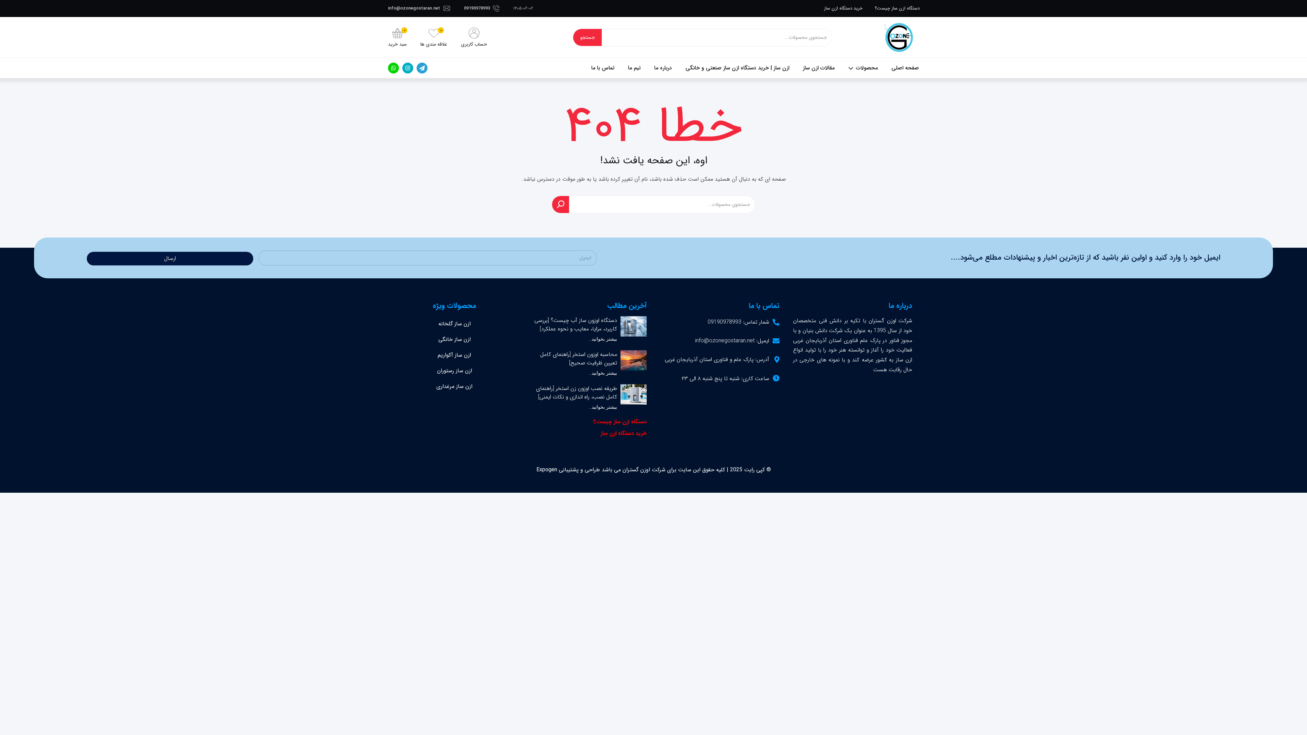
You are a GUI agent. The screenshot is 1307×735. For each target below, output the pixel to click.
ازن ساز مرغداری (454, 386)
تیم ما (634, 68)
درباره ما (663, 68)
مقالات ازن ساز (819, 68)
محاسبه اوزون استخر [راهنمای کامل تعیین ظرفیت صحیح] (578, 358)
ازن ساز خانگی (454, 339)
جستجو (587, 37)
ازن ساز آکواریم (454, 355)
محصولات (867, 68)
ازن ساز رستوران (454, 370)
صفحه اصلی (905, 68)
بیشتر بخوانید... (602, 339)
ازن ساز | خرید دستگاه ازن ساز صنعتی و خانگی (737, 68)
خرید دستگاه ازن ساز (843, 8)
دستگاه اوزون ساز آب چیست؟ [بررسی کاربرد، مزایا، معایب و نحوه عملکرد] (575, 324)
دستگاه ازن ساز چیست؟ (897, 8)
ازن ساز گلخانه (454, 324)
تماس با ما (602, 68)
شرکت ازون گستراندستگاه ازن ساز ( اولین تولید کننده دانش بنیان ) (898, 37)
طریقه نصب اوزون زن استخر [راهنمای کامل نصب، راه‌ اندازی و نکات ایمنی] (576, 392)
